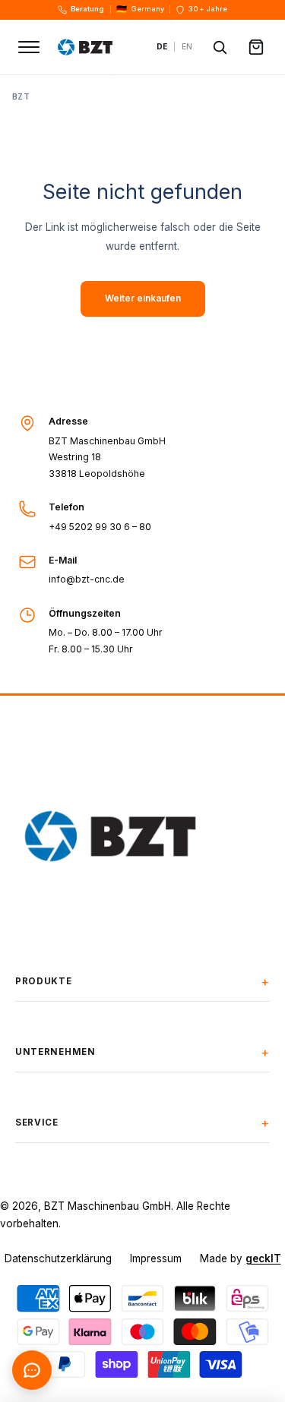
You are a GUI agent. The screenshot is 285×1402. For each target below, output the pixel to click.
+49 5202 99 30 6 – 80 (100, 526)
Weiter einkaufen (143, 298)
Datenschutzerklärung (58, 1258)
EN (187, 46)
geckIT (263, 1258)
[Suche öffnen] (219, 47)
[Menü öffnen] (29, 47)
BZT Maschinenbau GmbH (107, 1206)
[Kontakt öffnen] (32, 1370)
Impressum (156, 1258)
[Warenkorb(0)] (256, 47)
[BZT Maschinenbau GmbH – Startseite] (99, 47)
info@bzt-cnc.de (87, 579)
